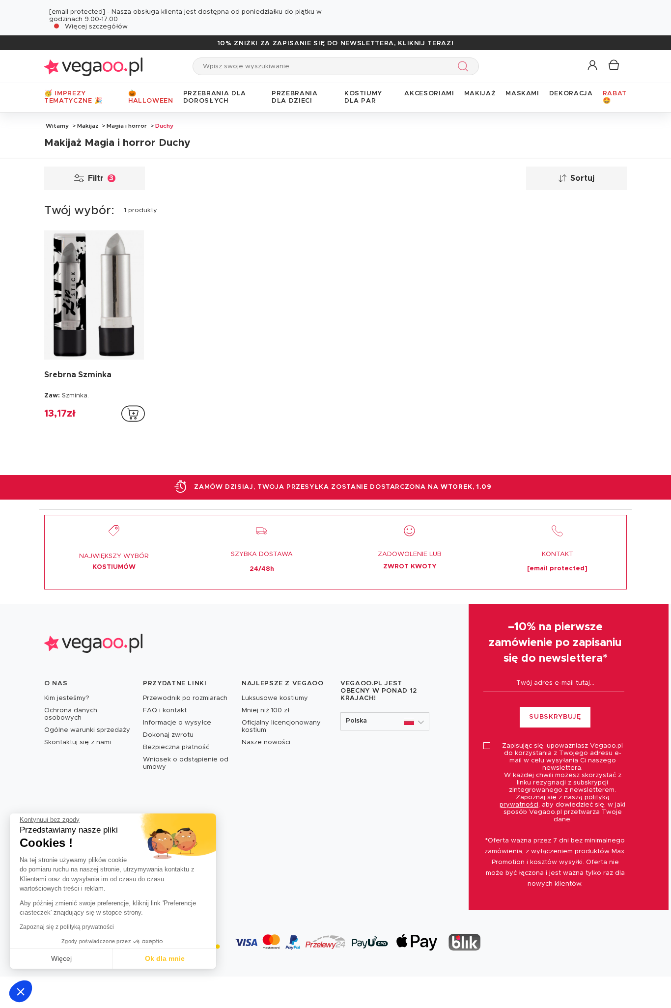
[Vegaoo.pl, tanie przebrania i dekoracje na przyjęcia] (93, 66)
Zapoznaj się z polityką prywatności (67, 927)
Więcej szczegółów (96, 27)
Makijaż (88, 126)
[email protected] (77, 12)
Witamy (57, 126)
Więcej (61, 958)
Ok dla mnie (165, 958)
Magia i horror (126, 126)
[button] (20, 991)
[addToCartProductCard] (133, 413)
